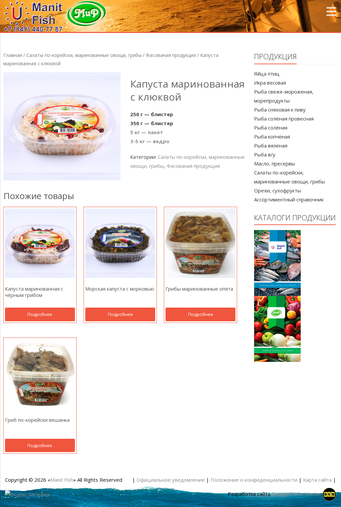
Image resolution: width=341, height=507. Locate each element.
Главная (12, 55)
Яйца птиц (266, 73)
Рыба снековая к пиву (280, 109)
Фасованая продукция (171, 55)
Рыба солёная (270, 127)
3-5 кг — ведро (150, 141)
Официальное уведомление (171, 479)
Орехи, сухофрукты (277, 190)
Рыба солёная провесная (284, 118)
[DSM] (329, 493)
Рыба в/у (264, 154)
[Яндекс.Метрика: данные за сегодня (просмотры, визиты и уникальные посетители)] (27, 494)
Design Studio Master (297, 493)
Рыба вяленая (270, 145)
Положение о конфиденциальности (253, 479)
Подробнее (39, 314)
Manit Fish (61, 479)
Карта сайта (317, 479)
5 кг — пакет (146, 132)
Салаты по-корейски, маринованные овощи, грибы (84, 55)
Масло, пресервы (274, 163)
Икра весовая (270, 82)
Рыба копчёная (272, 136)
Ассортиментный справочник (289, 199)
